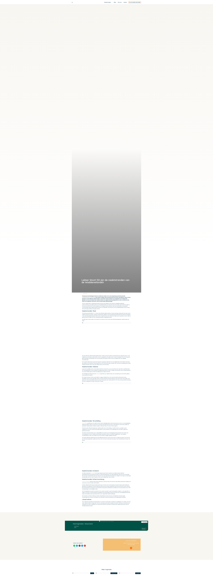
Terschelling (84, 423)
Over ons (120, 2)
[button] (74, 546)
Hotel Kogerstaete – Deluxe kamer (83, 524)
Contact (125, 2)
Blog (115, 2)
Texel (94, 313)
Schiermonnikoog (85, 481)
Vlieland (98, 373)
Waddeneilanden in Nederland (88, 297)
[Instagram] (131, 548)
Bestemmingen (107, 2)
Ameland (93, 473)
